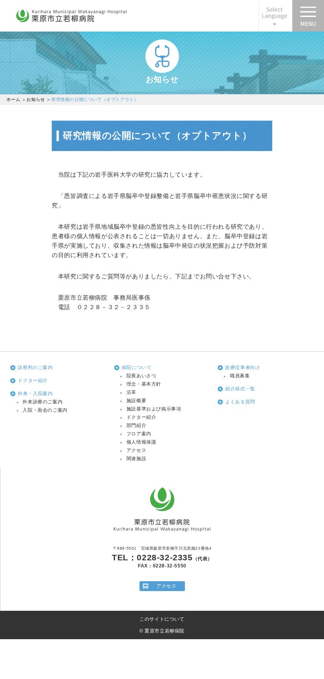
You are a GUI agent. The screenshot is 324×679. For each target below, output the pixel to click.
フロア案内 (138, 433)
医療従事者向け (242, 367)
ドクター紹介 (33, 380)
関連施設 (136, 458)
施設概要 (136, 400)
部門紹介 (136, 425)
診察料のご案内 (35, 367)
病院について (137, 367)
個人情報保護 (141, 442)
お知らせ (35, 99)
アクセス (136, 450)
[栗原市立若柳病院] (71, 21)
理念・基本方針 (143, 384)
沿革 (131, 392)
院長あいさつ (141, 376)
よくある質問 (240, 402)
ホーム (13, 99)
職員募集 (240, 376)
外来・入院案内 (35, 393)
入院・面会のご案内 (45, 410)
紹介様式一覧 (240, 389)
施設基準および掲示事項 (153, 409)
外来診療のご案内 (42, 402)
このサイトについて (161, 619)
